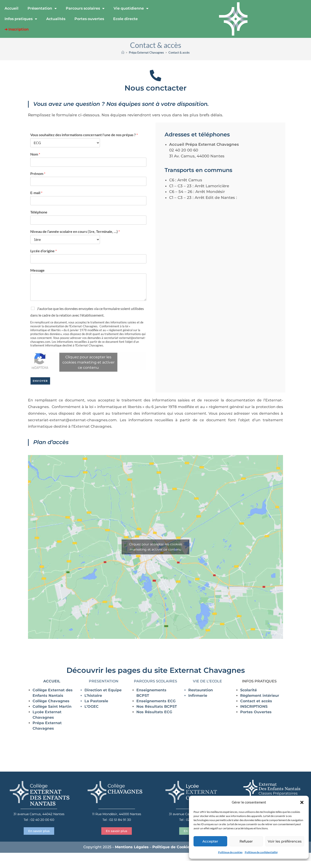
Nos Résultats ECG (154, 712)
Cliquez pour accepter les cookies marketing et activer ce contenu (88, 362)
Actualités (55, 19)
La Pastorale (96, 701)
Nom (35, 154)
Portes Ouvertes (256, 712)
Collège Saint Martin (52, 706)
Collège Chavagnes (51, 701)
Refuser (246, 841)
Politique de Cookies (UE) (176, 847)
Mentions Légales (132, 847)
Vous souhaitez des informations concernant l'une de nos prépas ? (84, 135)
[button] (302, 802)
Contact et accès (256, 701)
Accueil (11, 8)
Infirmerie (197, 695)
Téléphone (38, 212)
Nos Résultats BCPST (157, 706)
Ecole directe (125, 19)
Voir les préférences (285, 841)
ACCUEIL (51, 681)
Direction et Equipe (103, 690)
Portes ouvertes (89, 19)
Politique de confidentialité (261, 852)
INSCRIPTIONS (254, 706)
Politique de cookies (230, 852)
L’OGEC (91, 706)
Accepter (210, 841)
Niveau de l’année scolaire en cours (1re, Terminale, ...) (75, 231)
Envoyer (40, 380)
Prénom (37, 173)
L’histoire (93, 695)
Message (37, 270)
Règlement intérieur (259, 695)
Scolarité (248, 690)
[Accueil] (122, 52)
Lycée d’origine (43, 251)
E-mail (36, 192)
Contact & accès (179, 52)
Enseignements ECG (156, 701)
